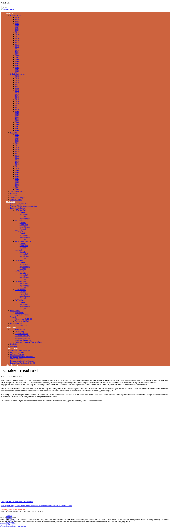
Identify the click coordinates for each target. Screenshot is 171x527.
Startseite (9, 516)
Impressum (22, 526)
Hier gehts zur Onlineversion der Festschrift (17, 502)
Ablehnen (13, 524)
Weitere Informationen (8, 526)
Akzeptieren (4, 524)
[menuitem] (9, 13)
